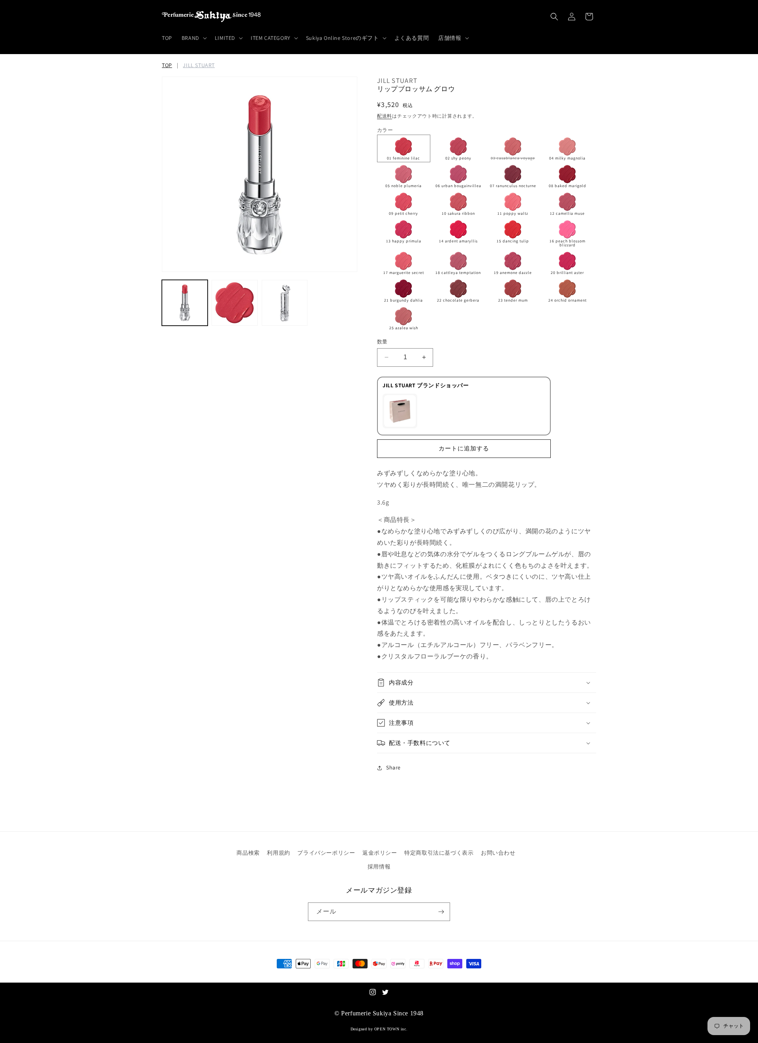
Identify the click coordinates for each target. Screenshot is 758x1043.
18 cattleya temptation (458, 272)
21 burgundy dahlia (403, 300)
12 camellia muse (567, 213)
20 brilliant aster (567, 272)
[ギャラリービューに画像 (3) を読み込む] (285, 303)
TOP (167, 65)
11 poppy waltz (512, 213)
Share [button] (393, 767)
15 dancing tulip (513, 241)
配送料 (384, 116)
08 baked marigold (567, 185)
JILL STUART (199, 65)
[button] (193, 38)
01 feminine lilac (403, 158)
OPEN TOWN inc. (390, 1029)
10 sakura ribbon (458, 213)
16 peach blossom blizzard (567, 243)
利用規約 (278, 852)
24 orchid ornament (567, 300)
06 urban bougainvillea (458, 185)
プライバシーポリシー (326, 852)
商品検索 (247, 852)
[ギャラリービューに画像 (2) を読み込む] (234, 303)
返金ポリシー (379, 852)
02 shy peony (458, 158)
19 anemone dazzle (513, 272)
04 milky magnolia (567, 158)
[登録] (441, 911)
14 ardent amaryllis (458, 241)
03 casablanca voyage (515, 158)
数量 (382, 341)
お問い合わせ (498, 852)
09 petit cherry (403, 213)
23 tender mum (513, 300)
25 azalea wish (403, 327)
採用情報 (379, 866)
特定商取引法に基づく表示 (438, 852)
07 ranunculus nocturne (513, 185)
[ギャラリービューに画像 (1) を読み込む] (185, 303)
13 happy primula (403, 241)
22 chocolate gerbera (458, 300)
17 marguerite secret (403, 272)
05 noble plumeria (403, 185)
